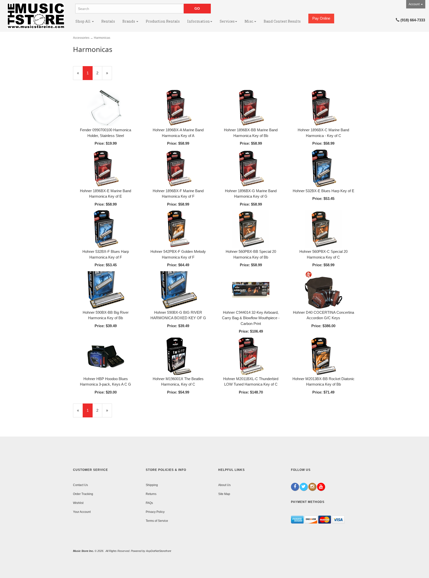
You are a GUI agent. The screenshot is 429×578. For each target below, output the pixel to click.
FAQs (149, 503)
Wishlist (78, 503)
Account (414, 4)
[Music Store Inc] (36, 16)
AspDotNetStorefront (158, 550)
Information (198, 21)
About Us (224, 485)
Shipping (152, 485)
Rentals (108, 21)
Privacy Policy (155, 512)
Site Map (224, 494)
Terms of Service (157, 521)
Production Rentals (163, 21)
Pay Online (321, 18)
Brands (129, 21)
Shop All (83, 21)
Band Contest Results (282, 21)
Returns (151, 494)
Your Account (82, 512)
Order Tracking (83, 494)
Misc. (249, 21)
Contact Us (80, 485)
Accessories (81, 38)
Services (227, 21)
